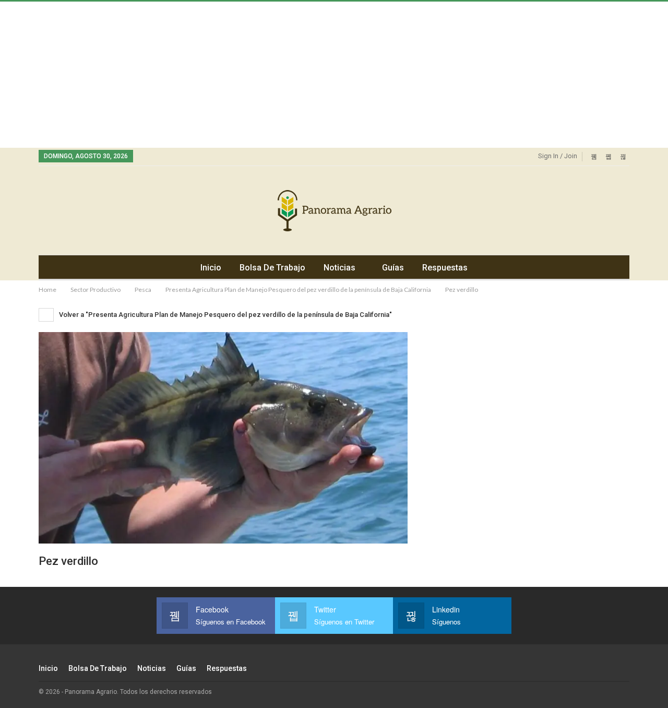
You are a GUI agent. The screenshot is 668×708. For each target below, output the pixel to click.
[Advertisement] (313, 75)
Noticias (339, 268)
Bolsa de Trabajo (272, 268)
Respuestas (445, 268)
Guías (393, 268)
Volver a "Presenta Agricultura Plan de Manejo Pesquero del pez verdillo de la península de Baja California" (224, 314)
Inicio (210, 268)
